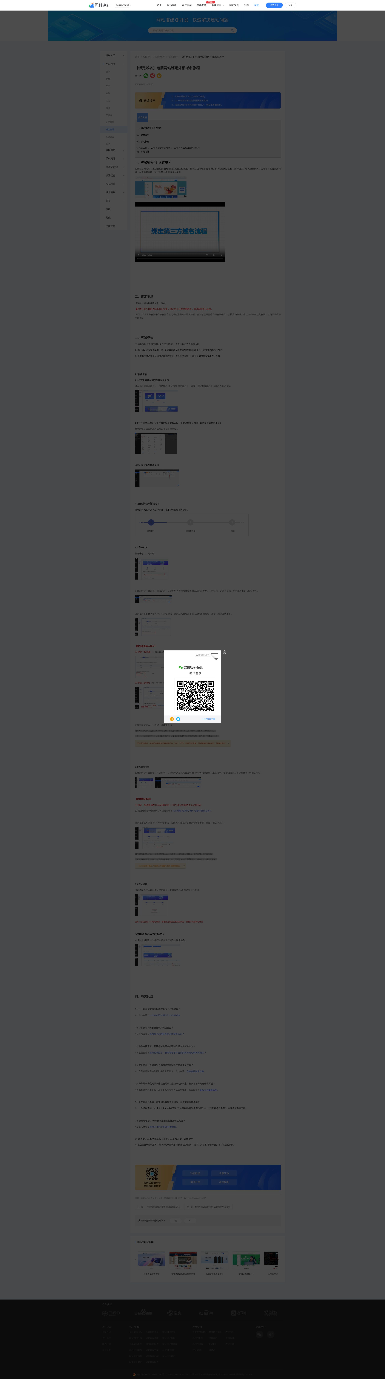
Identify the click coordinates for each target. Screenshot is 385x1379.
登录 (290, 5)
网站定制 (234, 5)
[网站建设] (99, 5)
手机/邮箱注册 (208, 719)
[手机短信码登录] (172, 719)
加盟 (246, 5)
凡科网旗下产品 (122, 5)
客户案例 (187, 5)
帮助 (256, 5)
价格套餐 (201, 5)
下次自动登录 (194, 706)
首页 (159, 5)
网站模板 (172, 5)
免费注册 (274, 5)
